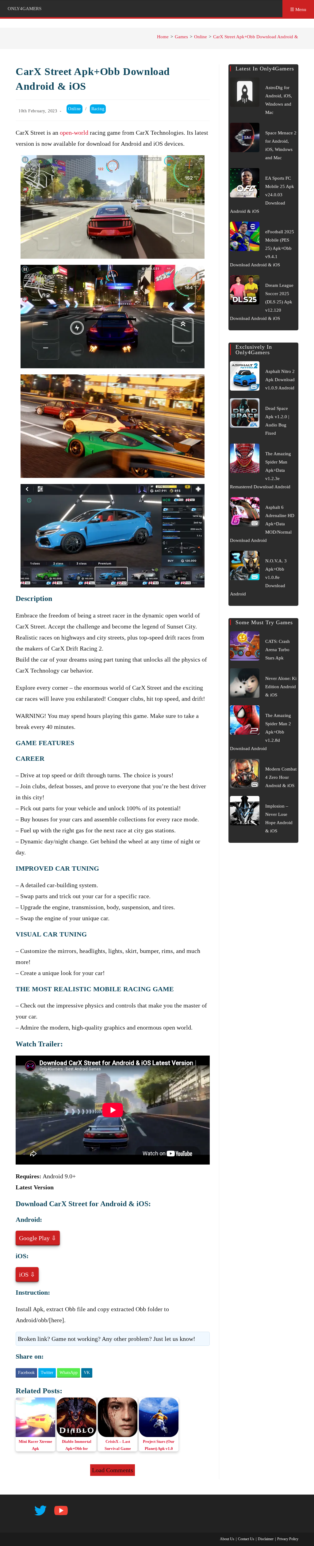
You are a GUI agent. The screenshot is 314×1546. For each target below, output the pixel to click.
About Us (227, 1539)
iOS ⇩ (27, 1274)
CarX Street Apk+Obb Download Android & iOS (259, 36)
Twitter (47, 1372)
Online (74, 109)
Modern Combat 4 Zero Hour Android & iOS (281, 777)
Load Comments (112, 1470)
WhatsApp (68, 1372)
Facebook (26, 1372)
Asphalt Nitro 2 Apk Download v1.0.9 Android (280, 379)
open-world (74, 132)
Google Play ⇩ (37, 1238)
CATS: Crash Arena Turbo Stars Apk (277, 649)
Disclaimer (266, 1539)
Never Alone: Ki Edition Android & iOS (281, 686)
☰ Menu (298, 9)
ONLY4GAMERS (24, 8)
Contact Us (246, 1539)
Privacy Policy (287, 1539)
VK (87, 1372)
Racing (98, 109)
